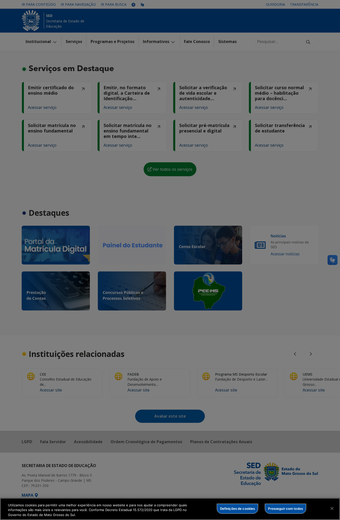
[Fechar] (332, 508)
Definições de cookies (237, 508)
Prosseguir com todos (285, 508)
